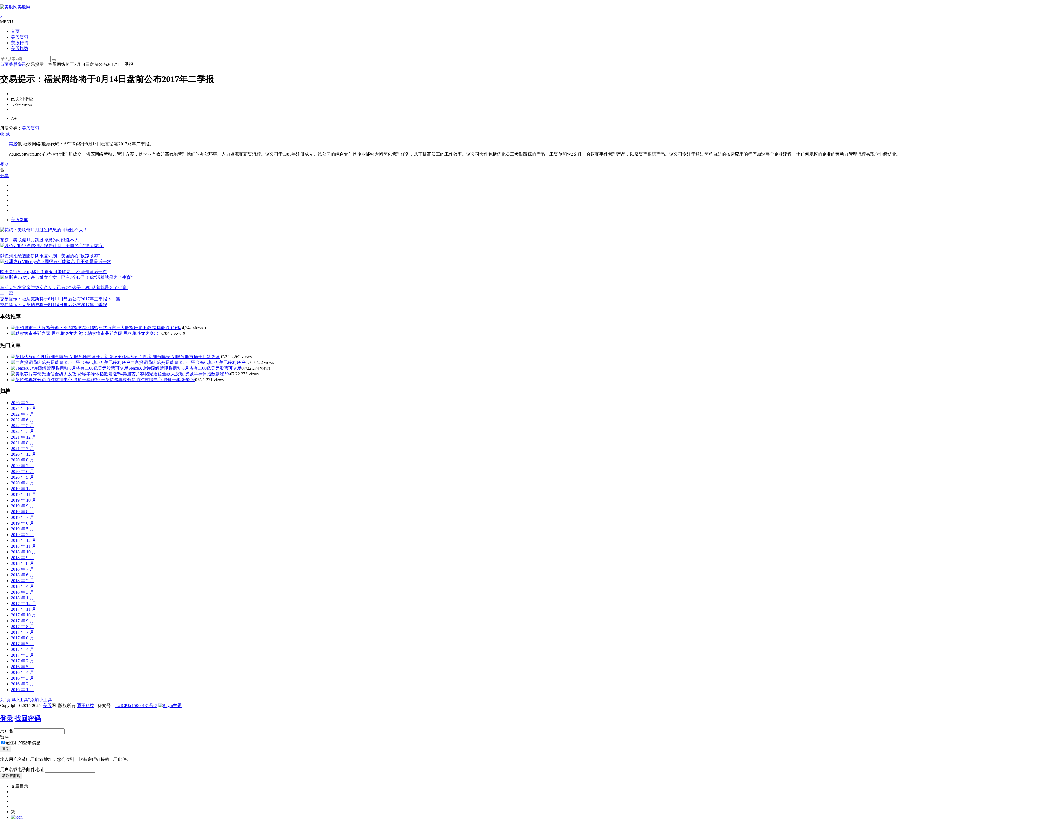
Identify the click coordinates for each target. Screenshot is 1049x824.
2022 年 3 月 (22, 431)
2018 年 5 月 (22, 580)
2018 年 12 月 (23, 540)
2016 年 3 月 (22, 678)
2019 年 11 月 (23, 494)
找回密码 (28, 718)
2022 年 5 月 (22, 425)
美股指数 (19, 48)
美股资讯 (19, 37)
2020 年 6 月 (22, 471)
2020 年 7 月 (22, 465)
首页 (15, 31)
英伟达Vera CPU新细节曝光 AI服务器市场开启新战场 (168, 356)
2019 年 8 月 (22, 511)
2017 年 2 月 (22, 661)
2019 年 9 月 (22, 506)
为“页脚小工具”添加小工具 (26, 699)
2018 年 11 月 (23, 546)
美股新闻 (19, 219)
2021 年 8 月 (22, 442)
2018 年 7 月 (22, 569)
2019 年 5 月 (22, 529)
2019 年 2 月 (22, 534)
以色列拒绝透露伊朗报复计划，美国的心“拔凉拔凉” (50, 255)
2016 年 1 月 (22, 689)
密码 (4, 736)
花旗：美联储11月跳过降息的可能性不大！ (41, 240)
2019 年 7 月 (22, 517)
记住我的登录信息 (22, 742)
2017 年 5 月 (22, 643)
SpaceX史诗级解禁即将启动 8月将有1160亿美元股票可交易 (184, 368)
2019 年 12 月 (23, 488)
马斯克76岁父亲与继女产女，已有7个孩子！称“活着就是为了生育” (64, 287)
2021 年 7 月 (22, 448)
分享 (4, 175)
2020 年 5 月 (22, 477)
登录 (6, 718)
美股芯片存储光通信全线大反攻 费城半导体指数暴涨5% (176, 374)
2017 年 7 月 (22, 632)
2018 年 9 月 (22, 557)
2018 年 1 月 (22, 597)
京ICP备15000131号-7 (136, 705)
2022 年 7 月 (22, 414)
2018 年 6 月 (22, 574)
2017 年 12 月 (23, 603)
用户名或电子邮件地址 (22, 769)
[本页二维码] (17, 817)
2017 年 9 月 (22, 620)
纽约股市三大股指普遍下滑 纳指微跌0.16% (140, 327)
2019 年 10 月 (23, 500)
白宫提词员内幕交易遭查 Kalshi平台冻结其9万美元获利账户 (187, 362)
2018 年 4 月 (22, 586)
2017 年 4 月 (22, 649)
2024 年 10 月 (23, 408)
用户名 (6, 731)
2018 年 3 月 (22, 592)
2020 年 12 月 (23, 454)
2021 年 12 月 (23, 437)
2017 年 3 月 (22, 655)
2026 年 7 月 (22, 402)
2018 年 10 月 (23, 552)
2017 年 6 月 (22, 638)
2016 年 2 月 (22, 684)
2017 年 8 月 (22, 626)
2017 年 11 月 (23, 609)
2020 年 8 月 (22, 460)
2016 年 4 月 (22, 672)
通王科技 (85, 705)
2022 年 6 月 (22, 419)
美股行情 (19, 42)
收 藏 (5, 134)
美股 (13, 144)
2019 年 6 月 (22, 523)
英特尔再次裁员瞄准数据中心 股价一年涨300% (150, 379)
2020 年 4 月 (22, 483)
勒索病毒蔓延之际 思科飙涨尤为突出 (122, 333)
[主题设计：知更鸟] (170, 705)
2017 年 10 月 (23, 615)
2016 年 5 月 (22, 666)
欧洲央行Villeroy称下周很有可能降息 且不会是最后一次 (53, 271)
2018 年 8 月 (22, 563)
